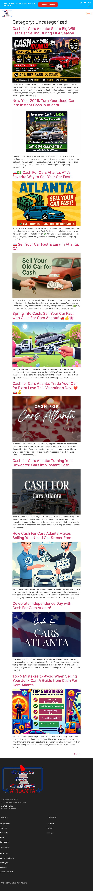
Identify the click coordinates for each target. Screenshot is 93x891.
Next (77, 754)
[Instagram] (89, 6)
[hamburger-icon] (88, 13)
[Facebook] (80, 2)
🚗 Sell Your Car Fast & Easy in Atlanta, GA (45, 246)
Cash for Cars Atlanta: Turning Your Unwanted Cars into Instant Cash (42, 462)
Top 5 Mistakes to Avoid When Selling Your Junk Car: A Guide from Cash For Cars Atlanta (44, 680)
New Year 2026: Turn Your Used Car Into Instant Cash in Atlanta (43, 102)
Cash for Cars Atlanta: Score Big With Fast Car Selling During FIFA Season (44, 30)
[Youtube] (89, 2)
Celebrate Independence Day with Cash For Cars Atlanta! (41, 605)
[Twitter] (85, 2)
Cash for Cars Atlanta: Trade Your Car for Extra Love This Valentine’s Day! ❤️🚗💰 (45, 387)
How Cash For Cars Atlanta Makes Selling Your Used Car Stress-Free (41, 535)
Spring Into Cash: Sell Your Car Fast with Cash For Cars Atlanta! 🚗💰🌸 (43, 315)
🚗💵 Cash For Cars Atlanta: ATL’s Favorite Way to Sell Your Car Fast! (41, 174)
